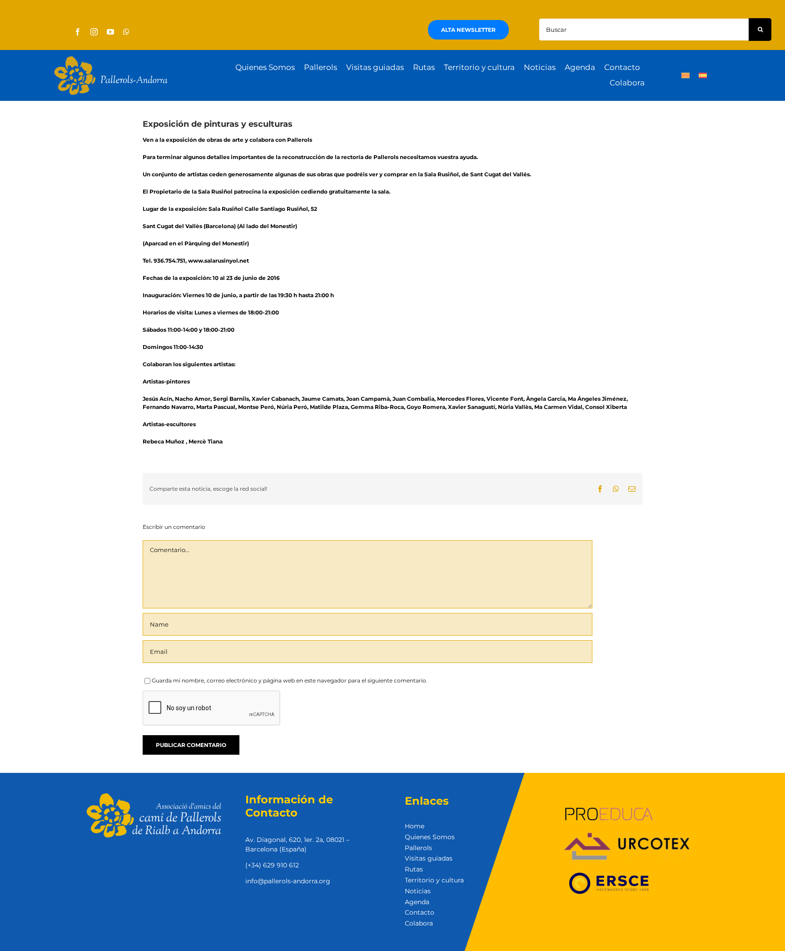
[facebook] (77, 31)
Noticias (418, 891)
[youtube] (110, 31)
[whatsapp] (126, 31)
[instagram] (94, 31)
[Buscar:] (644, 28)
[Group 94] (111, 58)
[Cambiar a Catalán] (685, 75)
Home (414, 826)
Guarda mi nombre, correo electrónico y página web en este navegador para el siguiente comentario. (289, 680)
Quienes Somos (430, 837)
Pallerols (418, 848)
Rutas (414, 869)
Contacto (419, 912)
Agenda (417, 902)
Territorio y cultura (434, 880)
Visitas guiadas (428, 858)
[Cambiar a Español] (702, 75)
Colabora (419, 923)
